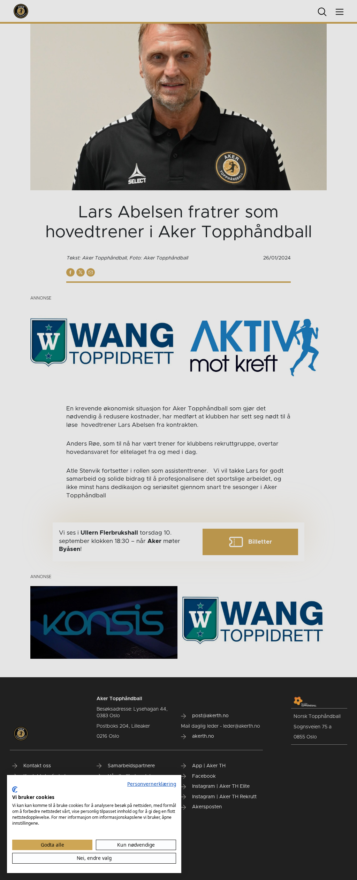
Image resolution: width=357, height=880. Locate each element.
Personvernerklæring (151, 784)
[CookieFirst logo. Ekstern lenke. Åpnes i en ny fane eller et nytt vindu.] (14, 789)
